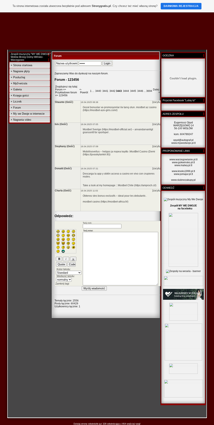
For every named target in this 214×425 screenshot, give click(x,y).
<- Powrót (83, 91)
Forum (17, 107)
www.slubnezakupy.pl (183, 179)
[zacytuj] (157, 102)
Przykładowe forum (66, 92)
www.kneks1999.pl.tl (183, 171)
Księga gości (21, 95)
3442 (112, 91)
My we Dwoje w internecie (29, 113)
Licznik (17, 101)
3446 (140, 91)
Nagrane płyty (21, 71)
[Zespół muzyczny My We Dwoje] (183, 199)
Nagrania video (22, 119)
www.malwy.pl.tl (183, 165)
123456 (63, 95)
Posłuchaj (19, 77)
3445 (133, 91)
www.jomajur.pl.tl (183, 174)
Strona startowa (22, 65)
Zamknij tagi (62, 283)
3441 (105, 91)
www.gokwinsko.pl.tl (183, 162)
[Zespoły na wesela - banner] (183, 271)
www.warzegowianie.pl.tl (183, 159)
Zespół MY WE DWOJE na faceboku (183, 207)
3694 (149, 91)
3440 (98, 91)
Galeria (17, 89)
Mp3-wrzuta (20, 83)
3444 (126, 91)
